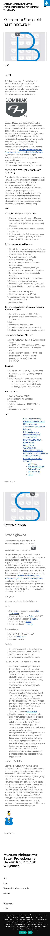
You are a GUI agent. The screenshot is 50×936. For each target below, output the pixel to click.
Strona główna (14, 525)
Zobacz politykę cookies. (29, 929)
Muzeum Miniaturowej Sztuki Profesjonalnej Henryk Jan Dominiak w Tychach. (21, 6)
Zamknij (22, 932)
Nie (30, 932)
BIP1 (6, 65)
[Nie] (47, 924)
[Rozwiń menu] (45, 6)
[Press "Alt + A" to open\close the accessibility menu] (47, 3)
